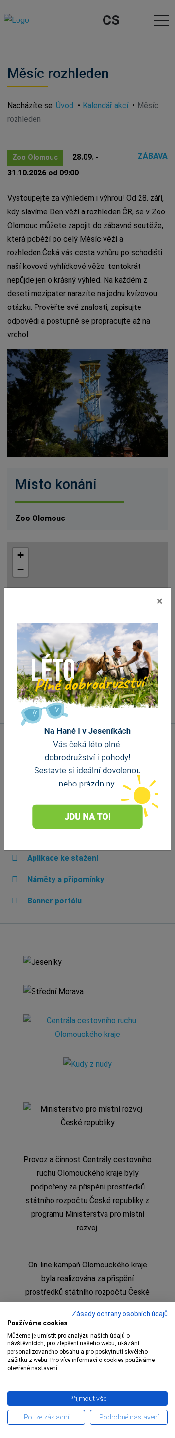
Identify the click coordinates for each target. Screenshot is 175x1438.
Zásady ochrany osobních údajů (120, 1314)
